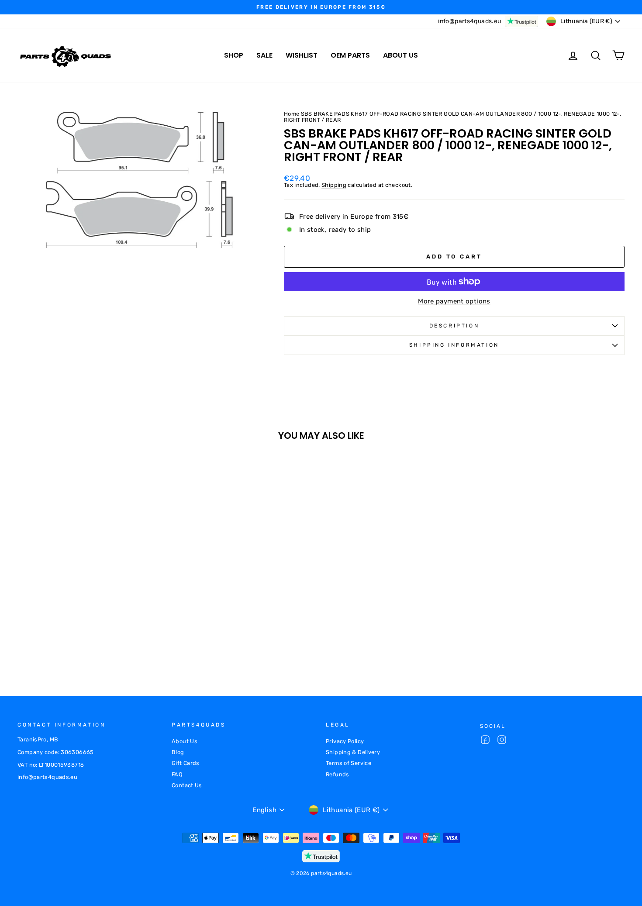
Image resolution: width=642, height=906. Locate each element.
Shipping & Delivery (353, 752)
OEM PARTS (350, 55)
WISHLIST (302, 55)
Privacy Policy (345, 741)
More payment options (454, 301)
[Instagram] (502, 740)
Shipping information (454, 345)
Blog (178, 752)
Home (292, 113)
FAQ (177, 774)
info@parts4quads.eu (469, 21)
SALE (264, 55)
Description (454, 326)
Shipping (333, 185)
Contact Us (187, 785)
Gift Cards (186, 763)
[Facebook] (485, 740)
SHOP (233, 55)
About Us (184, 741)
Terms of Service (348, 763)
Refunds (337, 774)
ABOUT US (400, 55)
